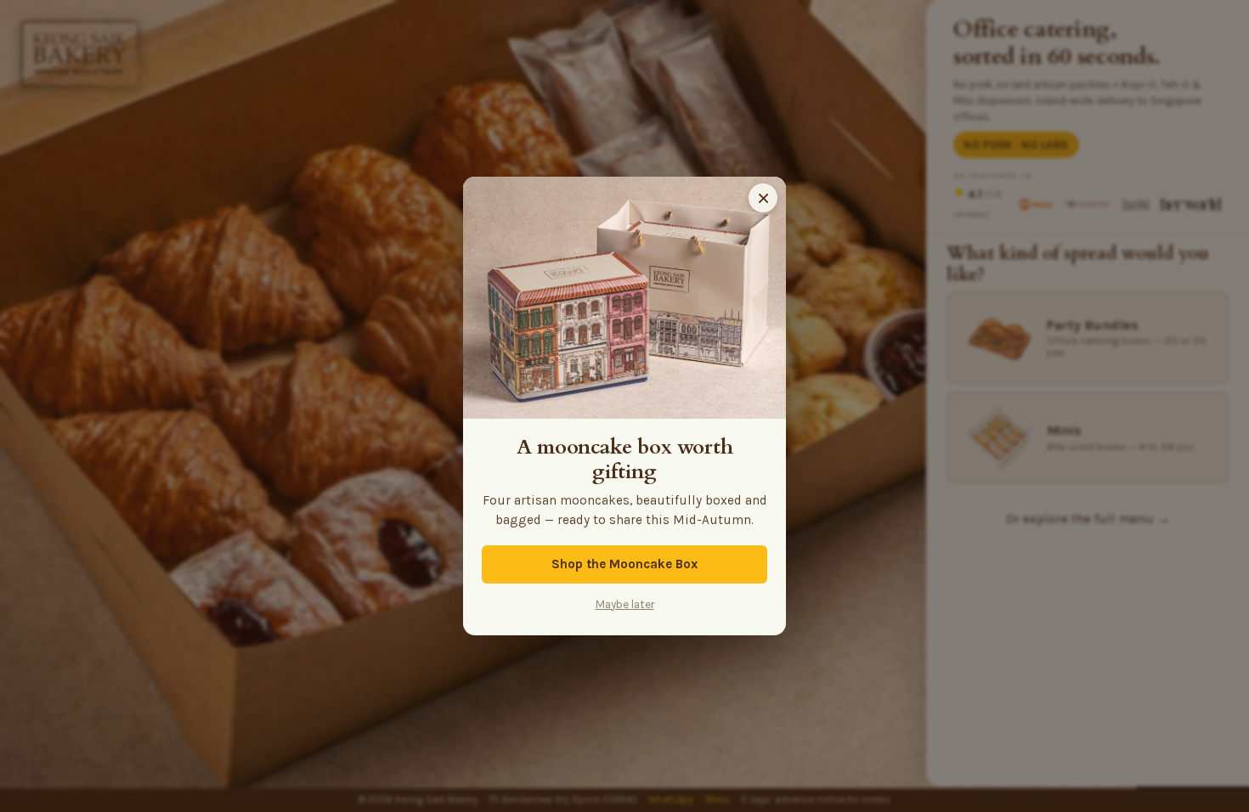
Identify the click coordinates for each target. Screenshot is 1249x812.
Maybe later (625, 604)
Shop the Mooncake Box (624, 564)
